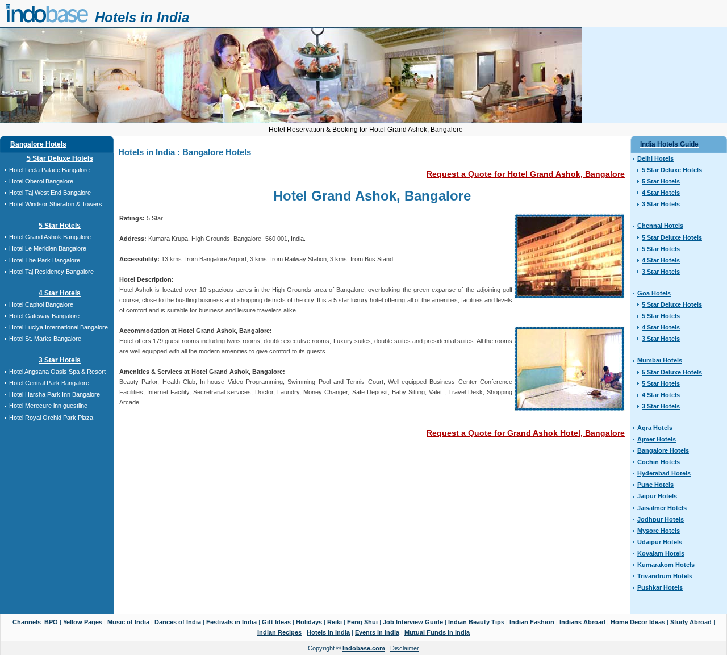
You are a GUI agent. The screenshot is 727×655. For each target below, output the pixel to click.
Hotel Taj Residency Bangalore (51, 271)
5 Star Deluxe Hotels (60, 158)
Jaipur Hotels (657, 496)
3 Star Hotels (60, 360)
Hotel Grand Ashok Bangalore (50, 236)
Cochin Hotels (658, 461)
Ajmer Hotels (656, 439)
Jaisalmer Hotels (662, 507)
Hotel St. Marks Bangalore (45, 338)
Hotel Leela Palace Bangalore (49, 169)
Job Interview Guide (413, 622)
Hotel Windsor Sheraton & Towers (55, 204)
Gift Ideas (276, 622)
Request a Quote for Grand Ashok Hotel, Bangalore (526, 432)
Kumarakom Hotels (666, 564)
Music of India (128, 622)
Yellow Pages (82, 622)
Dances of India (177, 622)
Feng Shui (362, 622)
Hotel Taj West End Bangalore (50, 192)
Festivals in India (231, 622)
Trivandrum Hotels (664, 576)
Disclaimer (404, 648)
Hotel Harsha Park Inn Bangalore (54, 394)
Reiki (334, 622)
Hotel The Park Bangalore (44, 260)
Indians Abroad (582, 622)
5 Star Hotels (60, 226)
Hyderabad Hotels (664, 473)
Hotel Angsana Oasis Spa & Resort (57, 371)
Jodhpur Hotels (660, 519)
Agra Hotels (654, 427)
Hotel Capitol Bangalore (41, 304)
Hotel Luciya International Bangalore (58, 327)
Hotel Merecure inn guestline (48, 405)
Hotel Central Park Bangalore (49, 382)
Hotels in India (142, 17)
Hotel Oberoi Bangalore (41, 181)
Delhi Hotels (655, 158)
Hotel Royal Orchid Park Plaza (51, 417)
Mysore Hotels (658, 530)
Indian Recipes (279, 632)
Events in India (377, 632)
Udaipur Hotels (659, 542)
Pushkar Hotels (660, 587)
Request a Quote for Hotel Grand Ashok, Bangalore (526, 173)
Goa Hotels (654, 293)
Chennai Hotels (660, 225)
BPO (51, 622)
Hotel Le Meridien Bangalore (47, 248)
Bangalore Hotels (38, 144)
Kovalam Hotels (660, 553)
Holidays (309, 622)
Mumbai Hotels (659, 360)
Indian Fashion (531, 622)
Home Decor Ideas (638, 622)
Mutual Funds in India (437, 632)
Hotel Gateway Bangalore (44, 315)
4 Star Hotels (60, 293)
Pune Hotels (655, 484)
